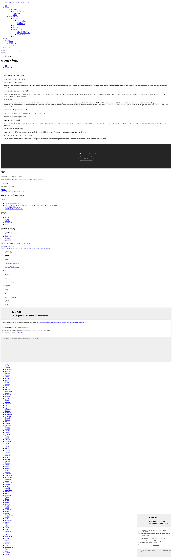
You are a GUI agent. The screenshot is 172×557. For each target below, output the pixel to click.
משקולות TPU (21, 22)
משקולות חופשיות (18, 11)
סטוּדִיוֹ (15, 15)
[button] (86, 158)
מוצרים (7, 7)
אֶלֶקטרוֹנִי (3, 190)
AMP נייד (11, 247)
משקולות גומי (21, 24)
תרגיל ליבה (47, 248)
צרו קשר (7, 47)
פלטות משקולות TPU (23, 33)
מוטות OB (16, 36)
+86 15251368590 (10, 297)
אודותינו (7, 40)
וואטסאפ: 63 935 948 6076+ (14, 209)
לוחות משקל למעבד (23, 31)
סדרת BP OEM (14, 16)
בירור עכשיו (4, 183)
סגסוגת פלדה (36, 248)
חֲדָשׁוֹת (7, 38)
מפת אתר (4, 247)
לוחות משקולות (17, 29)
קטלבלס (15, 27)
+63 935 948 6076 (10, 282)
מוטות (14, 25)
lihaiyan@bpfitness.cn (12, 267)
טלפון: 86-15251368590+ (13, 207)
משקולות (15, 18)
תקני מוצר (12, 45)
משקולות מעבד (21, 20)
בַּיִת (6, 6)
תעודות (11, 42)
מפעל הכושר (10, 248)
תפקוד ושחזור (17, 13)
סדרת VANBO (13, 9)
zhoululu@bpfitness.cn (12, 203)
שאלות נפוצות (13, 43)
